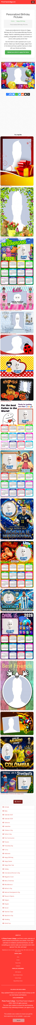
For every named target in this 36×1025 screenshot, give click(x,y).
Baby (5, 811)
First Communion (9, 838)
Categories (18, 965)
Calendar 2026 (8, 819)
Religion (6, 900)
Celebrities (7, 826)
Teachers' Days (8, 912)
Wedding (7, 919)
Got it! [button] (18, 1020)
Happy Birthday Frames (18, 980)
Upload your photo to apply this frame (18, 52)
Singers (6, 904)
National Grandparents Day (12, 892)
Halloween (7, 853)
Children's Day (8, 830)
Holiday (6, 869)
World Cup (7, 923)
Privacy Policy (18, 962)
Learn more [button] (27, 1016)
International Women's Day (12, 873)
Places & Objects (9, 896)
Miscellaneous (8, 884)
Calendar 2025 (8, 815)
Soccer (6, 908)
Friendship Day (8, 846)
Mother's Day (8, 888)
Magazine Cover (9, 877)
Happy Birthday (20, 21)
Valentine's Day (8, 915)
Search (18, 801)
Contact (18, 959)
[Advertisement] (18, 115)
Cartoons (7, 822)
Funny (6, 850)
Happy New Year (9, 865)
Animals (6, 807)
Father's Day (8, 834)
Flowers (6, 842)
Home (12, 21)
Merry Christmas (9, 881)
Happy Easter (8, 861)
